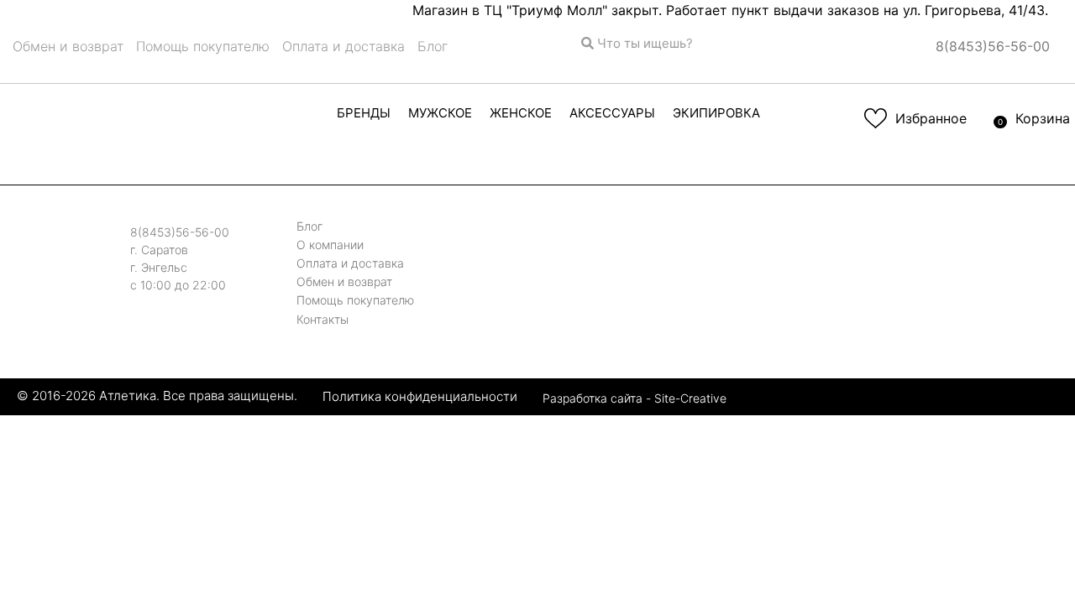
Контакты (322, 319)
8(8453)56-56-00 (993, 46)
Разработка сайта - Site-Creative (634, 398)
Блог (432, 46)
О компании (330, 244)
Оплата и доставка (343, 46)
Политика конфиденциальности (419, 396)
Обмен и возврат (68, 46)
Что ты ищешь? (643, 43)
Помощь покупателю (203, 46)
